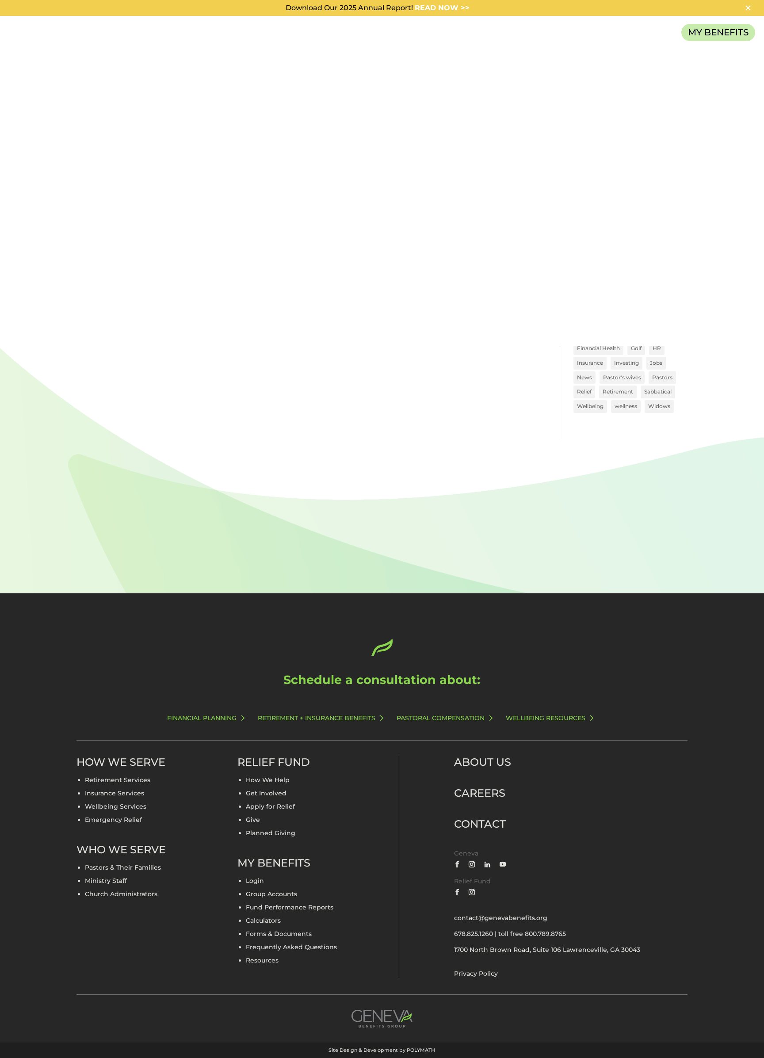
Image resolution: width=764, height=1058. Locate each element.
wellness (626, 406)
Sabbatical (658, 391)
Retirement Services (117, 780)
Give (253, 820)
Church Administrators (121, 894)
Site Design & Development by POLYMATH (382, 1050)
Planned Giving (270, 833)
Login (255, 881)
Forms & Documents (279, 934)
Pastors (662, 377)
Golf (636, 348)
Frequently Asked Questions (291, 947)
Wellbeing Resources (545, 718)
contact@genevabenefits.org (500, 918)
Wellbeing (590, 406)
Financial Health (598, 348)
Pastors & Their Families (123, 867)
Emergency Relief (113, 820)
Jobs (656, 362)
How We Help (268, 780)
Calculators (263, 920)
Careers (479, 793)
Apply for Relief (270, 806)
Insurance (590, 362)
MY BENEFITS (718, 32)
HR (657, 348)
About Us (482, 762)
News (584, 377)
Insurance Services (114, 793)
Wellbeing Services (115, 806)
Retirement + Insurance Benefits (316, 718)
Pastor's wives (622, 377)
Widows (659, 406)
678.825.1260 (473, 934)
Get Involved (266, 793)
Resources (262, 960)
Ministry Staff (106, 881)
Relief (584, 391)
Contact (480, 823)
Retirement (618, 391)
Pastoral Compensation (441, 718)
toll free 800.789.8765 (532, 934)
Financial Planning (202, 718)
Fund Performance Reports (289, 907)
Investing (626, 362)
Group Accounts (271, 894)
